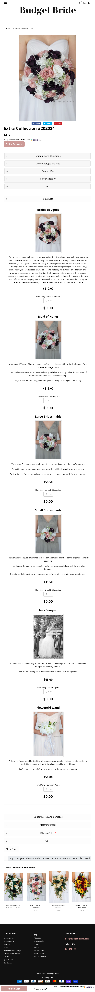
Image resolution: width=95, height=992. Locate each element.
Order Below (13, 144)
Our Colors (8, 963)
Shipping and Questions (48, 155)
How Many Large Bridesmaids (48, 490)
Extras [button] (48, 841)
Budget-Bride (54, 973)
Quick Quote (8, 960)
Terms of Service (40, 956)
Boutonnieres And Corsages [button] (48, 816)
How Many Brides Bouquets (48, 296)
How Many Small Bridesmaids (48, 590)
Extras (6, 947)
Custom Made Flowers (12, 953)
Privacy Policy (39, 953)
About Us (37, 938)
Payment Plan (39, 941)
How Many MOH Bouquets (48, 396)
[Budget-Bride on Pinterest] (70, 949)
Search (36, 944)
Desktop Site (47, 977)
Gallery (6, 957)
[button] (47, 140)
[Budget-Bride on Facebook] (66, 949)
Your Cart (87, 3)
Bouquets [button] (48, 198)
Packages (7, 944)
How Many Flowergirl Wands (48, 785)
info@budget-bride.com (77, 938)
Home (8, 28)
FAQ (48, 186)
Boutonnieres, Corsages (12, 950)
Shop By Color (9, 938)
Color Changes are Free (48, 163)
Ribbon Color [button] (48, 833)
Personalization (48, 178)
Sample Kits (48, 171)
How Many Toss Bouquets (48, 687)
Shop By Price (9, 941)
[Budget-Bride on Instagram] (75, 949)
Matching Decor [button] (48, 824)
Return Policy (39, 950)
